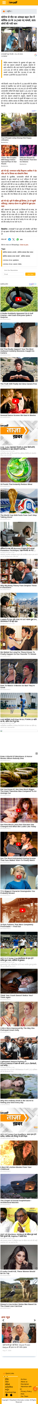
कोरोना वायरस (25, 256)
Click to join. (24, 245)
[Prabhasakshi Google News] (35, 55)
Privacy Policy (26, 1391)
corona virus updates (11, 260)
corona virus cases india (12, 264)
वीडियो (7, 1384)
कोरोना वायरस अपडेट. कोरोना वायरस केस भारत (18, 252)
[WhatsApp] (34, 44)
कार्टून (7, 1390)
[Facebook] (34, 35)
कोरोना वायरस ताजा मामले (11, 256)
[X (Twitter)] (34, 39)
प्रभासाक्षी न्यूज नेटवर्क (7, 54)
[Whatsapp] (17, 240)
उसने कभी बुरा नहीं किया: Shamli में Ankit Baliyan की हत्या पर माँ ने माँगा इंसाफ (16, 1346)
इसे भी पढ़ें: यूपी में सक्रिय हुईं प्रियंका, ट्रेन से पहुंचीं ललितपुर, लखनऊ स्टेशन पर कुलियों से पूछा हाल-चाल (18, 203)
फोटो (7, 1382)
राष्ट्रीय (9, 11)
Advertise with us (26, 1388)
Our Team (24, 1396)
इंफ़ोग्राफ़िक (9, 1387)
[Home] (4, 11)
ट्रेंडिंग (7, 1379)
